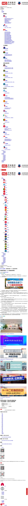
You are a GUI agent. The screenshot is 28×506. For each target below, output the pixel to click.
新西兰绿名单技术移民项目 (8, 61)
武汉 (2, 421)
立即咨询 (5, 505)
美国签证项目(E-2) (7, 20)
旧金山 (8, 440)
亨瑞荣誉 (4, 156)
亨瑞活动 (4, 152)
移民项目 (3, 195)
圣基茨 (6, 80)
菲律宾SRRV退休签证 (7, 149)
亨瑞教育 (3, 501)
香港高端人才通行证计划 (8, 128)
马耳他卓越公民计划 (7, 108)
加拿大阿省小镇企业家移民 (8, 43)
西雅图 (12, 440)
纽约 (6, 440)
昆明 (2, 424)
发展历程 (4, 155)
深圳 (2, 426)
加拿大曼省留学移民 (7, 34)
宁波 (2, 423)
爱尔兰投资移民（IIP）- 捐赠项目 (9, 117)
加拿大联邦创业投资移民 (8, 38)
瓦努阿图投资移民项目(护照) (8, 54)
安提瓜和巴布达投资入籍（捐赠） (9, 67)
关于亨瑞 (3, 154)
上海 (2, 430)
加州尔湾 (5, 440)
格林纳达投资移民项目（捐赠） (9, 77)
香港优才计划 (6, 129)
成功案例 (3, 153)
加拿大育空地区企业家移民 (8, 39)
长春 (2, 422)
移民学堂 (3, 264)
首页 (2, 10)
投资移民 (5, 272)
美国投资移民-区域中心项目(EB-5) (9, 18)
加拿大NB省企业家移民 (8, 32)
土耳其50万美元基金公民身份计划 (9, 98)
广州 (2, 414)
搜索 (10, 7)
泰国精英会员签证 (7, 134)
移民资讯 (4, 253)
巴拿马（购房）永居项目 (8, 27)
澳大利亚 (6, 48)
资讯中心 (3, 150)
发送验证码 (10, 406)
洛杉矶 (3, 440)
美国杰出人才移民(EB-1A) (8, 19)
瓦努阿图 (8, 237)
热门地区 (3, 11)
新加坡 (6, 137)
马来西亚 (6, 143)
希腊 (6, 91)
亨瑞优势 (4, 157)
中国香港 (6, 194)
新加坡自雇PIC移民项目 (8, 140)
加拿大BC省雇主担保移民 (8, 37)
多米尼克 (6, 71)
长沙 (2, 417)
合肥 (2, 420)
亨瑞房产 (3, 502)
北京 (2, 413)
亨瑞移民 (7, 272)
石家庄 (3, 433)
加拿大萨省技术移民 (7, 33)
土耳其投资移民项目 (7, 97)
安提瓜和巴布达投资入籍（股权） (9, 68)
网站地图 (4, 159)
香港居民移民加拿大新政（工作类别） (10, 41)
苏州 (2, 416)
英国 (6, 111)
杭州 (2, 427)
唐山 (2, 419)
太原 (2, 429)
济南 (2, 431)
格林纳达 (8, 247)
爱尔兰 (6, 116)
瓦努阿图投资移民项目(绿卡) (8, 55)
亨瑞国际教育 (3, 160)
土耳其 (6, 95)
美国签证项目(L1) (7, 21)
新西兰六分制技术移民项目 (8, 60)
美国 (7, 198)
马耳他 (6, 106)
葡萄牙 (7, 210)
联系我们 (4, 260)
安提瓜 (6, 66)
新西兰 (6, 58)
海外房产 (3, 161)
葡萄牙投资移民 (7, 103)
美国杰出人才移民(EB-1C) (8, 22)
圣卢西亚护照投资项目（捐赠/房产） (9, 86)
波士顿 (10, 440)
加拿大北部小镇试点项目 (8, 36)
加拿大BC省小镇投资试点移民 (8, 40)
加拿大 (6, 30)
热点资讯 (3, 268)
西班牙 (6, 120)
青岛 (2, 428)
